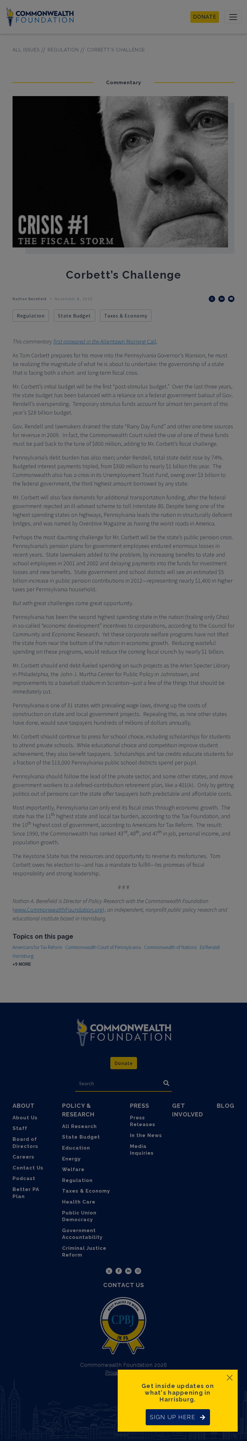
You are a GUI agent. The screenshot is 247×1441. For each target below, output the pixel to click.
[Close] (229, 1377)
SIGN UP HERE (172, 1417)
